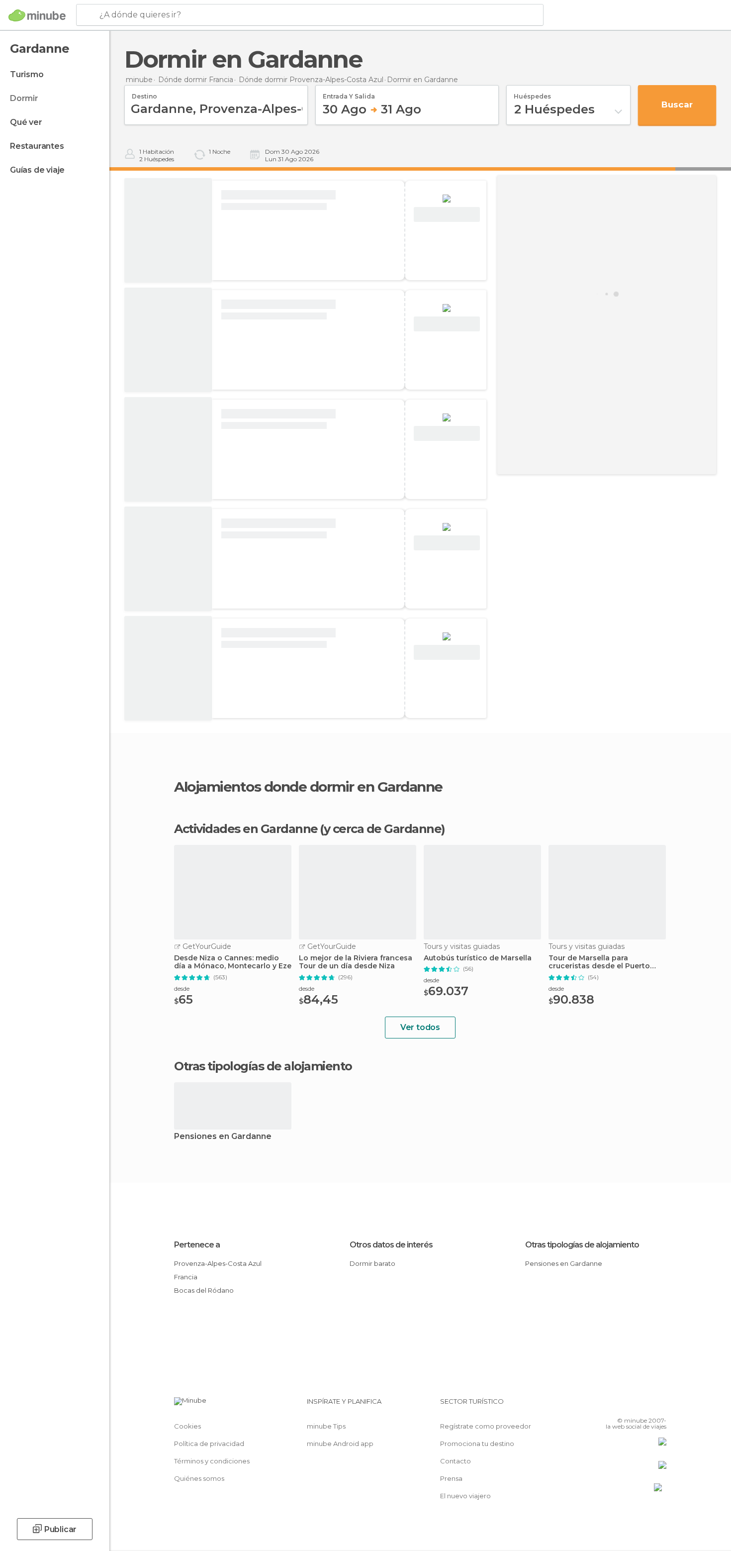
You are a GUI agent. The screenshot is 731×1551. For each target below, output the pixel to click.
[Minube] (37, 15)
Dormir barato (372, 1263)
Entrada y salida (349, 93)
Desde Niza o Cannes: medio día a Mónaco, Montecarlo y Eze (232, 962)
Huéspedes (532, 93)
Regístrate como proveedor (485, 1426)
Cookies (187, 1426)
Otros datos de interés (391, 1244)
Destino (144, 93)
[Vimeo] (642, 1405)
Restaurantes (37, 146)
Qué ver (26, 122)
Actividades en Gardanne (246, 829)
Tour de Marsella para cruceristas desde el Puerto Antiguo (599, 962)
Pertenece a (197, 1244)
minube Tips (326, 1426)
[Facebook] (609, 1405)
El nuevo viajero (465, 1496)
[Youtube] (658, 1405)
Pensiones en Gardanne (223, 1137)
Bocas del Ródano (204, 1290)
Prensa (451, 1478)
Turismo (27, 74)
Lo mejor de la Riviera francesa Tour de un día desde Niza (355, 962)
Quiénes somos (199, 1478)
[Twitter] (626, 1405)
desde (181, 988)
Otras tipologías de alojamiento (582, 1244)
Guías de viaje (37, 170)
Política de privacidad (209, 1444)
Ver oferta (446, 214)
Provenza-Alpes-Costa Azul (218, 1263)
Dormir (24, 98)
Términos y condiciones (212, 1461)
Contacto (455, 1461)
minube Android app (340, 1444)
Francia (185, 1277)
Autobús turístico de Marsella (478, 958)
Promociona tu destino (477, 1444)
